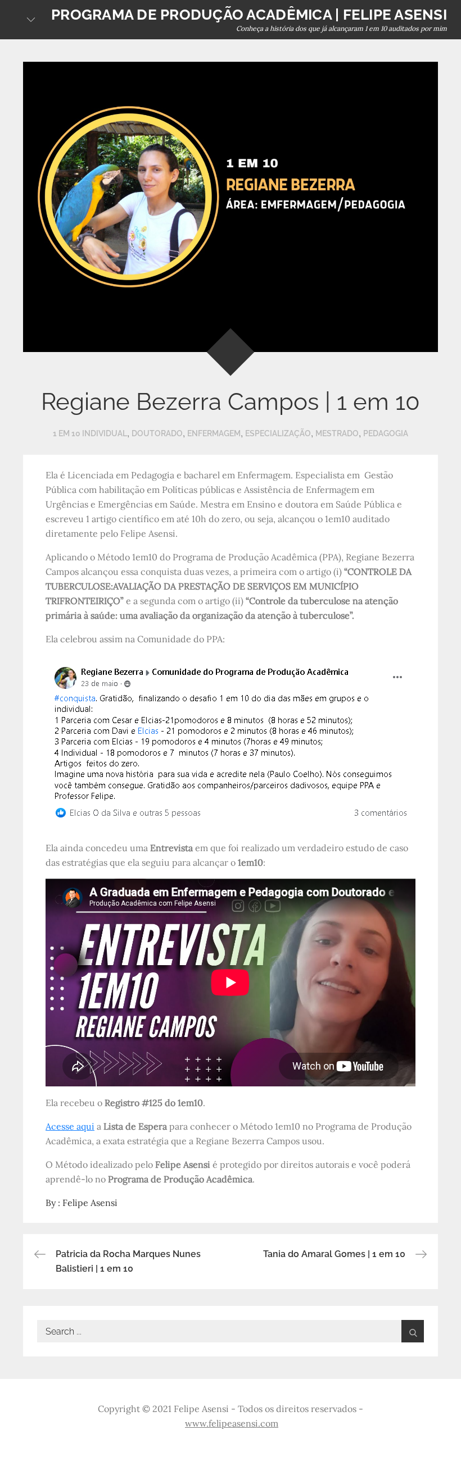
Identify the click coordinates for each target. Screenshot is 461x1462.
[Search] (412, 1331)
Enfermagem (214, 433)
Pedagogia (385, 433)
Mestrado (337, 433)
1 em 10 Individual (90, 433)
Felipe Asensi (89, 1202)
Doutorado (157, 433)
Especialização (278, 433)
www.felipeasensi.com (231, 1423)
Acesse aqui (70, 1126)
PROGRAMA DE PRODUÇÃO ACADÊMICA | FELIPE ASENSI (249, 14)
